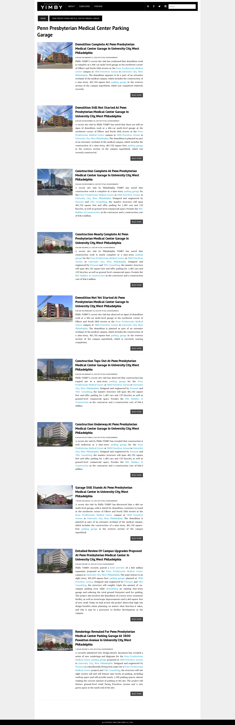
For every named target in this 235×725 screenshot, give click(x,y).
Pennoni (79, 201)
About (71, 6)
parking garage (118, 82)
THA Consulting (98, 201)
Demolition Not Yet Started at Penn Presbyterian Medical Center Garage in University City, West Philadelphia (102, 301)
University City (129, 71)
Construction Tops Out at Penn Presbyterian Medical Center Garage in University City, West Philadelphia (107, 365)
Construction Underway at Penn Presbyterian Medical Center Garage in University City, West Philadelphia (107, 428)
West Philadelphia (99, 138)
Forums (98, 6)
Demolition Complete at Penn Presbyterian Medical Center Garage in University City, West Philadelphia (107, 48)
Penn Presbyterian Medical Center (96, 194)
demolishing (112, 588)
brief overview (117, 567)
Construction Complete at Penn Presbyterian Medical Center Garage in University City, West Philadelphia (107, 175)
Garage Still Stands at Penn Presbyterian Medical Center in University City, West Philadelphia (103, 491)
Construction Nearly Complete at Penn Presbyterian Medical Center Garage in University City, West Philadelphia (102, 238)
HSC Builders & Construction (90, 275)
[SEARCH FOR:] (182, 6)
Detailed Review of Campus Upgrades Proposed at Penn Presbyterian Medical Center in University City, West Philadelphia (108, 555)
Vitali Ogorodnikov (109, 57)
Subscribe (84, 6)
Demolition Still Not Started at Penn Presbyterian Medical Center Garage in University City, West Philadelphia (102, 111)
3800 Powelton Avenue (106, 71)
